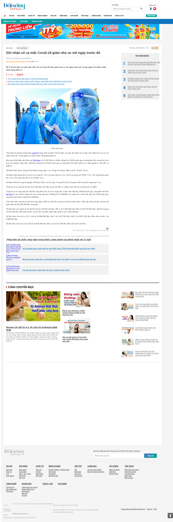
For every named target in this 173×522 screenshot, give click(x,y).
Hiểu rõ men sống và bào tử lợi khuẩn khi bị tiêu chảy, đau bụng (147, 341)
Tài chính (52, 474)
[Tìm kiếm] (141, 9)
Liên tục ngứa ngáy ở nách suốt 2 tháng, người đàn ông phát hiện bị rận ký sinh (40, 81)
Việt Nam (36, 160)
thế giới (9, 194)
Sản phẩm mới (11, 489)
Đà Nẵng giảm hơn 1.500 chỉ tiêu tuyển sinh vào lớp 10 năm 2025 (141, 79)
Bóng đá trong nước (132, 470)
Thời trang (78, 476)
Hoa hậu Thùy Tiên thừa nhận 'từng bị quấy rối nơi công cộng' (140, 71)
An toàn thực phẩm (94, 470)
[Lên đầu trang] (170, 515)
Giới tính (112, 472)
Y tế (7, 474)
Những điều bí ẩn (28, 489)
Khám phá (108, 16)
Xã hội (11, 16)
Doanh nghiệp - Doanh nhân (59, 470)
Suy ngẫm (22, 472)
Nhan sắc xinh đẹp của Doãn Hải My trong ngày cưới (140, 88)
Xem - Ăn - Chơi (25, 474)
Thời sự (9, 472)
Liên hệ (149, 509)
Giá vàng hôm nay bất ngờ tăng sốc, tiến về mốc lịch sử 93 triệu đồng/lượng (141, 63)
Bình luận (39, 474)
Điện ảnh (77, 472)
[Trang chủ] (5, 15)
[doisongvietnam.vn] (14, 452)
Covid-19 (20, 74)
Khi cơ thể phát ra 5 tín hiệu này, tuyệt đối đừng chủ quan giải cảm (75, 339)
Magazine (151, 16)
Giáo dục (9, 470)
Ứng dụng (9, 491)
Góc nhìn (62, 484)
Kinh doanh (42, 16)
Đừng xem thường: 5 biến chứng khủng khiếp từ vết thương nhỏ (73, 313)
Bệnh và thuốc (22, 48)
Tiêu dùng (52, 472)
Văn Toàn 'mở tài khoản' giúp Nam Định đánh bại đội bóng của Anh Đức (141, 96)
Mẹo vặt (24, 493)
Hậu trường (129, 478)
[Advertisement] (140, 144)
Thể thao (85, 16)
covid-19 (35, 153)
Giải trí (53, 16)
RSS (153, 48)
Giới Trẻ (22, 478)
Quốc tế (31, 16)
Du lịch (24, 495)
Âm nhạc (77, 474)
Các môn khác (130, 474)
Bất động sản (53, 476)
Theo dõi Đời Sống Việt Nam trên (17, 61)
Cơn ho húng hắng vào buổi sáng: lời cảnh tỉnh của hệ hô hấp (146, 306)
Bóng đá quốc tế (130, 472)
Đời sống (21, 16)
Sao (75, 470)
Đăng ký (150, 456)
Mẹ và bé (22, 476)
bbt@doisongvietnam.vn (20, 513)
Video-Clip (119, 16)
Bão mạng (22, 470)
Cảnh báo (63, 16)
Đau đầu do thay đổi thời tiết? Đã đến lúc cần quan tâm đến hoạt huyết (147, 294)
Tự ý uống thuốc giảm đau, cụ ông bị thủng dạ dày (28, 79)
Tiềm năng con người (29, 487)
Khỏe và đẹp (113, 474)
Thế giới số (10, 487)
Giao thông (10, 476)
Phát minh (26, 491)
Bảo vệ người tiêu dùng (95, 472)
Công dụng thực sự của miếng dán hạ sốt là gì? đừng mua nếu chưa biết (147, 353)
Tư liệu (38, 472)
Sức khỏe (74, 16)
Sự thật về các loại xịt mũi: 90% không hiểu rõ (145, 329)
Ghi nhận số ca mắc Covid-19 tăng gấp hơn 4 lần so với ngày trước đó (36, 84)
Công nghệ (96, 16)
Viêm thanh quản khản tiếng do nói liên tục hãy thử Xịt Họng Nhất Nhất (146, 318)
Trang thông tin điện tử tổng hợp (133, 509)
